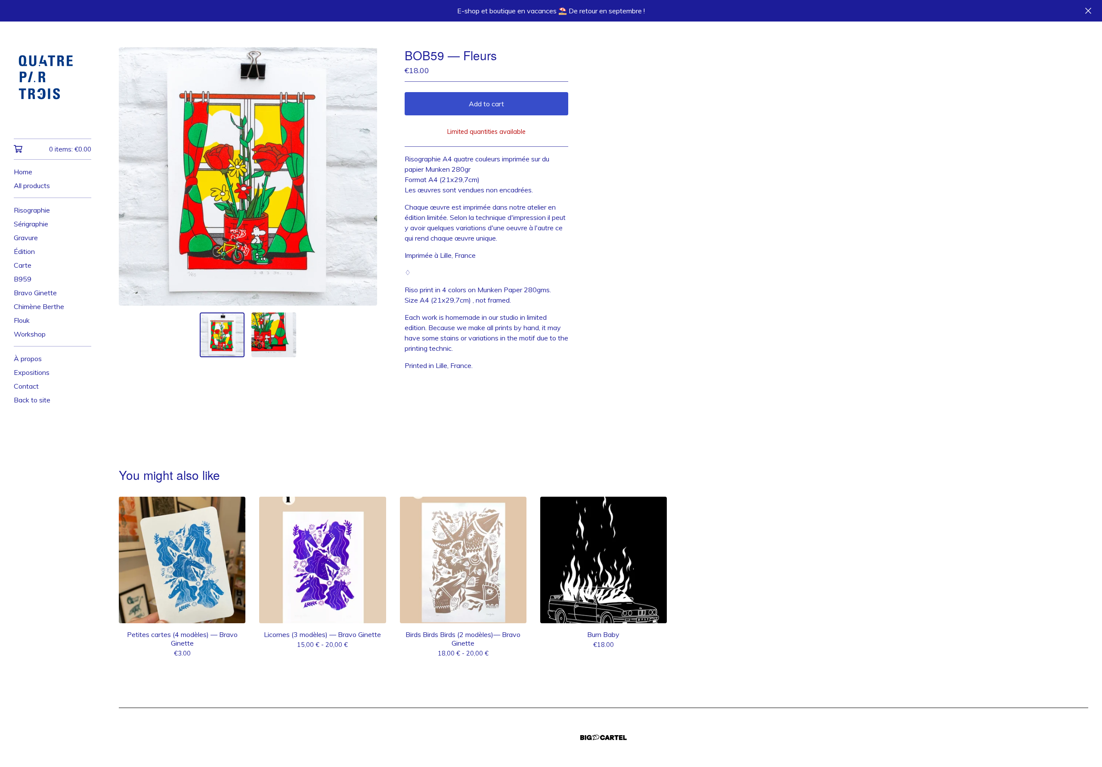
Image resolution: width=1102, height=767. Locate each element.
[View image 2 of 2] (273, 334)
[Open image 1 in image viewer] (248, 176)
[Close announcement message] (1088, 11)
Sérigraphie (31, 224)
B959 (22, 279)
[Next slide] (365, 176)
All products (32, 185)
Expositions (32, 372)
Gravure (26, 237)
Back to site (32, 400)
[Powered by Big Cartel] (603, 737)
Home (23, 171)
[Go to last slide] (131, 176)
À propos (28, 358)
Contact (26, 386)
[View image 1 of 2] (222, 334)
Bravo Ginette (35, 292)
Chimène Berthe (39, 306)
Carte (22, 265)
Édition (24, 251)
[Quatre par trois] (52, 86)
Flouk (22, 320)
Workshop (30, 334)
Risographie (32, 210)
